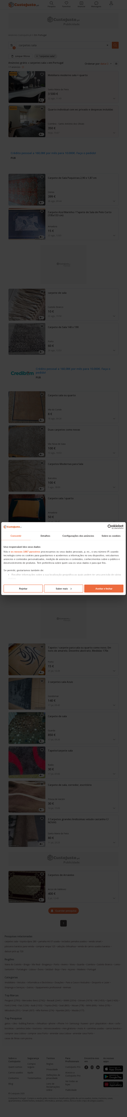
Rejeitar (23, 588)
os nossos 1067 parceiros (25, 551)
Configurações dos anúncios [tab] (78, 535)
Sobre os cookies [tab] (111, 535)
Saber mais (62, 588)
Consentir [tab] (16, 535)
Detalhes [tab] (45, 535)
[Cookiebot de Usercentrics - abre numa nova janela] (109, 526)
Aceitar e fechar (103, 588)
